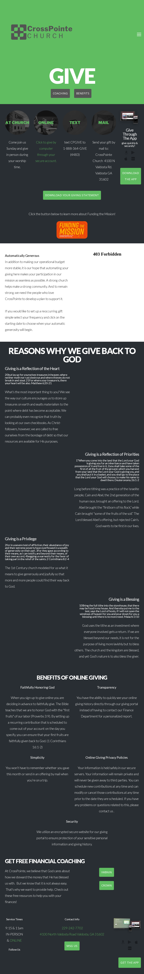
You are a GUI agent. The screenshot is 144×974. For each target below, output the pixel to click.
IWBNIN (106, 872)
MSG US (72, 946)
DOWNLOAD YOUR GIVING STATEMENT (72, 195)
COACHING (60, 93)
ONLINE (16, 940)
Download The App (130, 176)
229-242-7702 (72, 928)
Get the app (130, 962)
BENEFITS (82, 93)
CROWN (106, 885)
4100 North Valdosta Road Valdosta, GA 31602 (72, 934)
